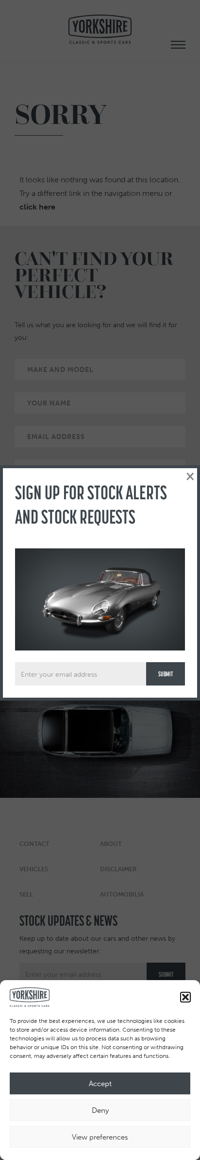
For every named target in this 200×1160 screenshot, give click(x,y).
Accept (100, 1083)
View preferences (100, 1137)
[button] (185, 997)
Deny (100, 1110)
